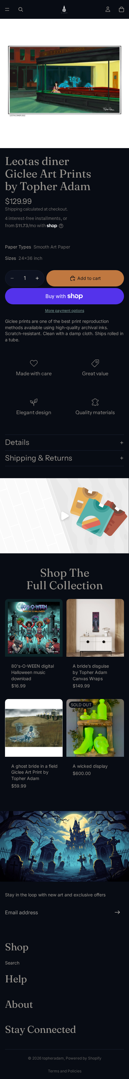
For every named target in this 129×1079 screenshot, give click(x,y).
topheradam (53, 1058)
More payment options (64, 310)
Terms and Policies (64, 1071)
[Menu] (7, 9)
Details (17, 442)
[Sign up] (117, 912)
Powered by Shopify (83, 1058)
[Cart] (121, 9)
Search (12, 962)
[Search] (21, 9)
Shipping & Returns (38, 457)
